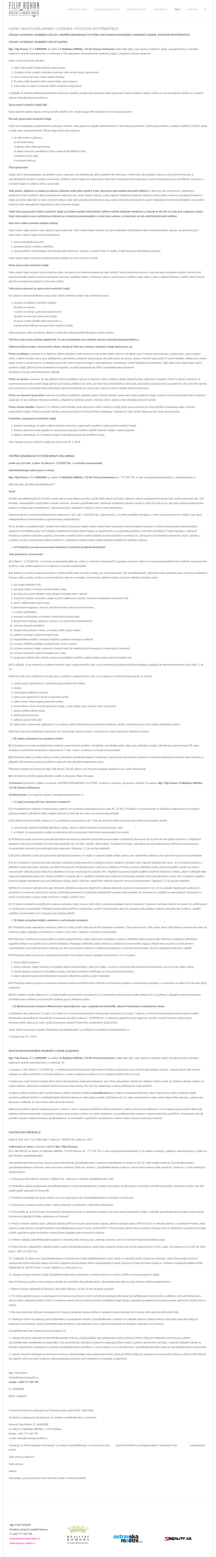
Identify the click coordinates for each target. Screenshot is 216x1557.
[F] (205, 9)
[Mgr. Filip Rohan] (24, 9)
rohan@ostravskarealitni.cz (25, 1538)
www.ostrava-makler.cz (22, 1543)
